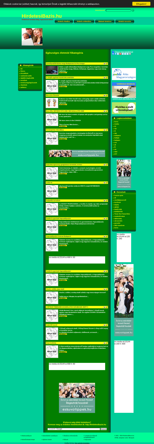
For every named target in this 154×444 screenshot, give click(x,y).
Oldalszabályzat (26, 435)
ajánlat (116, 207)
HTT (115, 154)
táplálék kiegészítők (27, 78)
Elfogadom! (141, 3)
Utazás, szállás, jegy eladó (55, 289)
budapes (117, 140)
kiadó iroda (118, 209)
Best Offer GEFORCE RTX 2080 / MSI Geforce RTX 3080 (65, 111)
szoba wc (49, 182)
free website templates (82, 443)
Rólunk (66, 439)
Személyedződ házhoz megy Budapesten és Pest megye (65, 63)
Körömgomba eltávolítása (55, 130)
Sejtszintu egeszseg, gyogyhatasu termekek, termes (64, 165)
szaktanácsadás (26, 76)
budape (116, 138)
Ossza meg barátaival (124, 52)
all (115, 145)
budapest (117, 135)
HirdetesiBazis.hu (42, 16)
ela (115, 149)
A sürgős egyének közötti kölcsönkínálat (60, 77)
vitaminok (23, 85)
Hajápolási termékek (53, 200)
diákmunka (118, 218)
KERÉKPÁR (118, 211)
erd (115, 142)
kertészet (117, 202)
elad (115, 152)
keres (116, 122)
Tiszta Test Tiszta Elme (122, 214)
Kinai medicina (51, 343)
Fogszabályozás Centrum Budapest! (58, 236)
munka (116, 124)
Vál (115, 129)
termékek (23, 80)
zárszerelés (118, 221)
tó (115, 131)
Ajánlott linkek (47, 439)
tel (115, 126)
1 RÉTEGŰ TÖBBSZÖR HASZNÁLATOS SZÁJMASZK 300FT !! (67, 307)
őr (115, 147)
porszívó (117, 223)
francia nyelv (118, 195)
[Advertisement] (90, 36)
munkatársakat (119, 216)
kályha (116, 205)
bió (21, 69)
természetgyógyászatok (28, 83)
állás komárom (119, 225)
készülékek (24, 73)
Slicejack (131, 437)
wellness (23, 87)
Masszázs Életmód (52, 95)
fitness (22, 71)
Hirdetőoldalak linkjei (28, 439)
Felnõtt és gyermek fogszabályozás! (58, 218)
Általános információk (70, 435)
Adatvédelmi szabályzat (50, 435)
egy (115, 133)
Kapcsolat (88, 439)
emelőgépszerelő (120, 200)
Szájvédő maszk (51, 325)
